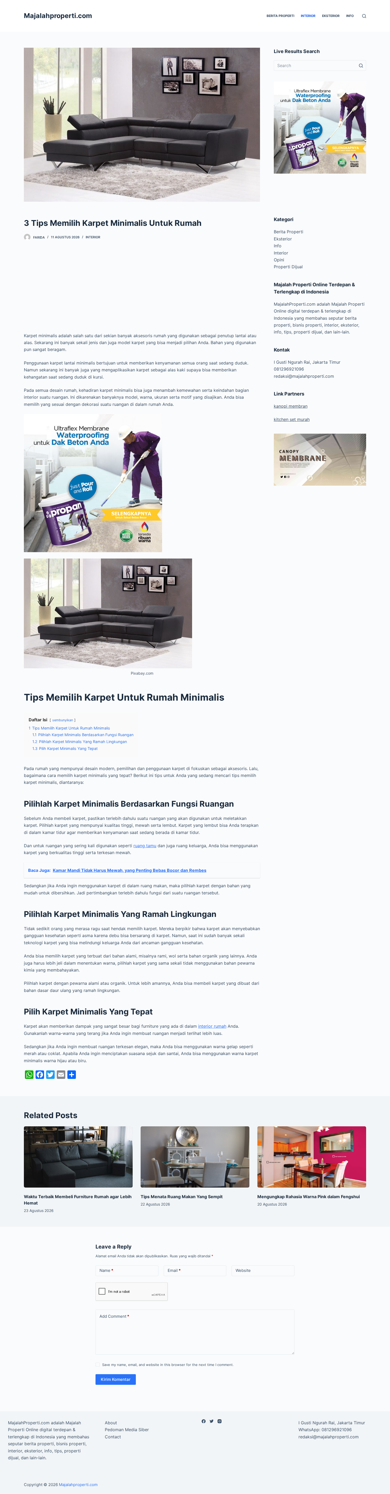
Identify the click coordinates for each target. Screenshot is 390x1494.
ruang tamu (144, 845)
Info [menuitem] (350, 16)
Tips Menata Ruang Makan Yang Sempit (182, 1196)
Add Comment (114, 1316)
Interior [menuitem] (308, 16)
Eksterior (283, 238)
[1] (93, 482)
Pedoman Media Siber (127, 1429)
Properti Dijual (288, 266)
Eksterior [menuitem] (331, 16)
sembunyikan (62, 720)
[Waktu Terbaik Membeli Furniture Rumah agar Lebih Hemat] (78, 1157)
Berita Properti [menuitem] (280, 16)
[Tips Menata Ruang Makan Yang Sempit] (195, 1157)
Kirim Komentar (116, 1379)
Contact (113, 1436)
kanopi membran (290, 406)
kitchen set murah (292, 419)
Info (277, 245)
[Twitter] (212, 1421)
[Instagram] (220, 1421)
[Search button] (361, 65)
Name (106, 1270)
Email (174, 1270)
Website (243, 1270)
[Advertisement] (142, 289)
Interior (93, 237)
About (111, 1422)
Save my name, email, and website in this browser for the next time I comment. (168, 1365)
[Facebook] (204, 1421)
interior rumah (212, 1026)
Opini (279, 259)
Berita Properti (288, 231)
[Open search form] (364, 16)
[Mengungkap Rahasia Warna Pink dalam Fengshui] (311, 1157)
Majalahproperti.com (58, 16)
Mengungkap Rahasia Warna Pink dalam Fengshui (308, 1196)
